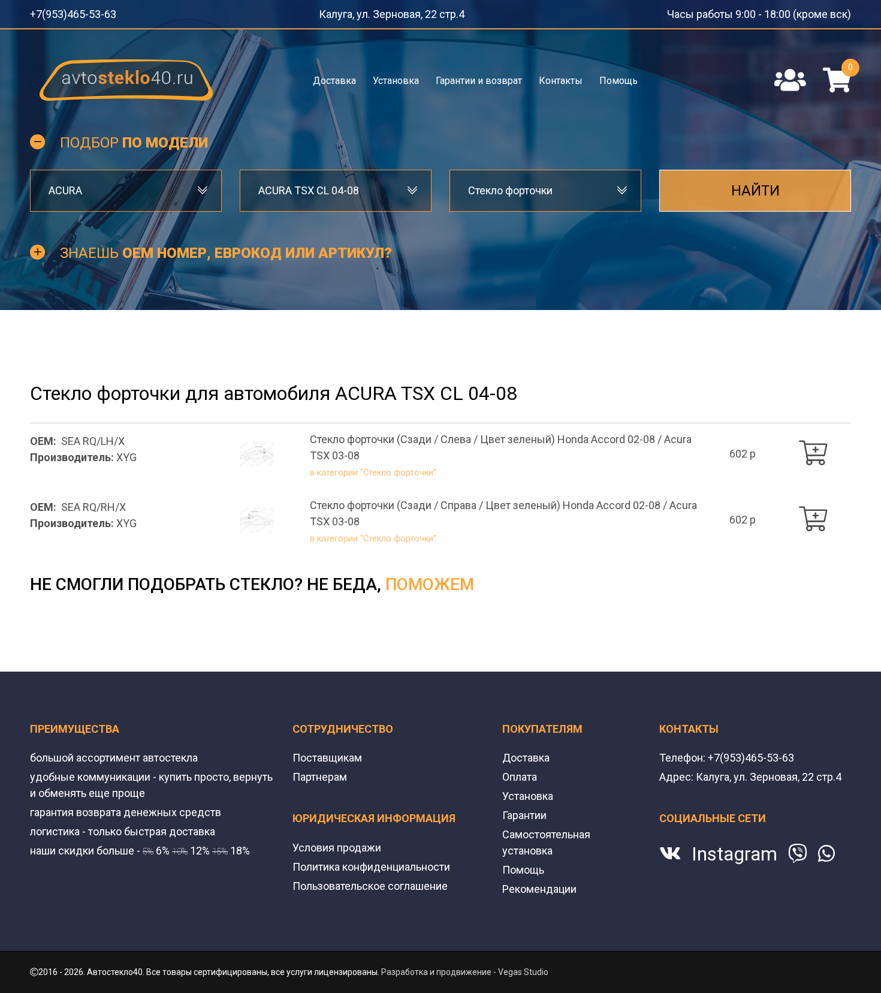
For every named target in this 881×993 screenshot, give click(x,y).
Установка (396, 76)
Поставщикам (327, 726)
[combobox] (126, 187)
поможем (429, 553)
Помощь (617, 76)
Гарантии (524, 784)
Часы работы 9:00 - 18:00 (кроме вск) (779, 12)
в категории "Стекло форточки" (359, 447)
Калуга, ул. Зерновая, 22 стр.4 (403, 12)
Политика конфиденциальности (371, 835)
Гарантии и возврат (479, 76)
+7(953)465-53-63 (64, 12)
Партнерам (319, 745)
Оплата (519, 745)
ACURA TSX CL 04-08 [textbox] (308, 186)
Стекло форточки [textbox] (510, 186)
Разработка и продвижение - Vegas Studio (464, 941)
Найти (755, 187)
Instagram (734, 822)
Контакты (560, 76)
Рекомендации (539, 857)
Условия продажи (336, 816)
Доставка (335, 76)
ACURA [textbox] (65, 186)
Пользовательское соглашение (370, 854)
